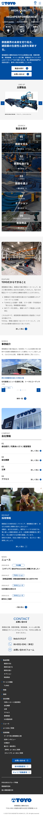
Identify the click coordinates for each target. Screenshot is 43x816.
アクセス (5, 479)
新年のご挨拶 (7, 599)
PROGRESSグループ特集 (10, 782)
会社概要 (5, 459)
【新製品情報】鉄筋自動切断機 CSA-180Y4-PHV (20, 579)
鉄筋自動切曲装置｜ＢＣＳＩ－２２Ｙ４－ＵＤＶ (21, 114)
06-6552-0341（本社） (24, 644)
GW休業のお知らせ (9, 589)
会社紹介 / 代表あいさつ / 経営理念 (16, 446)
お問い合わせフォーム (23, 649)
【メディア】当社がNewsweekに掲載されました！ (21, 568)
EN (35, 4)
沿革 (3, 469)
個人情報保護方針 (7, 790)
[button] (40, 103)
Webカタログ (19, 638)
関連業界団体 (6, 786)
